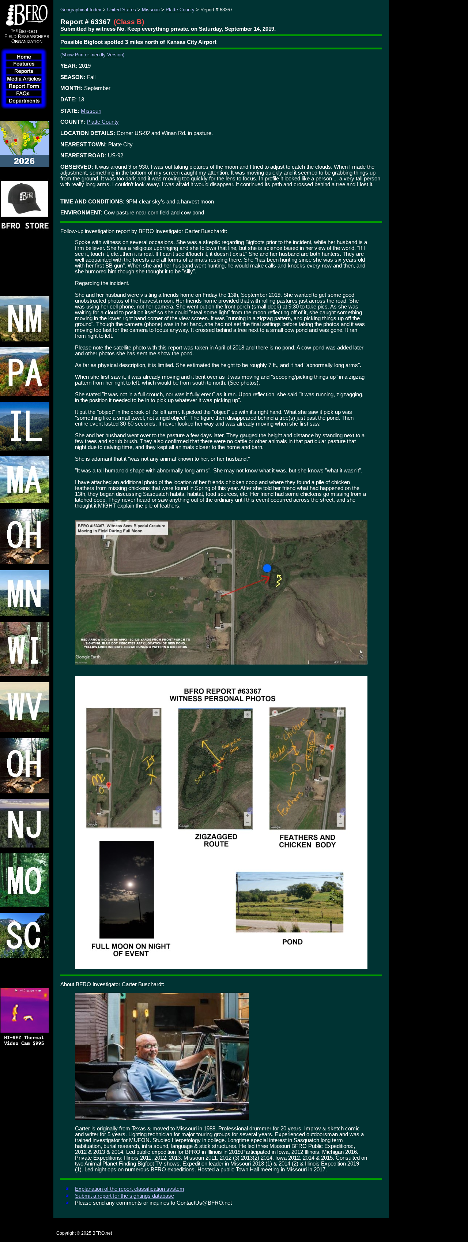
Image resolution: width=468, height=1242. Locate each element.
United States (121, 9)
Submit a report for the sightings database (124, 1196)
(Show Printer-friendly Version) (92, 54)
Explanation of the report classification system (129, 1189)
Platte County (180, 9)
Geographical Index (80, 9)
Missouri (151, 9)
